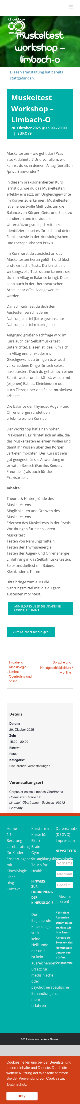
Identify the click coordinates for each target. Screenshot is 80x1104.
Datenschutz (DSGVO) (64, 831)
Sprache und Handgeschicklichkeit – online (55, 667)
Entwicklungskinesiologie (40, 858)
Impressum (64, 840)
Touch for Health (39, 867)
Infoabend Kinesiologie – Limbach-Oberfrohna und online (20, 671)
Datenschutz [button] (17, 1084)
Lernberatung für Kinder (15, 849)
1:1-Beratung (14, 837)
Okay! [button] (22, 1096)
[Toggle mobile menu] (71, 6)
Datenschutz (64, 962)
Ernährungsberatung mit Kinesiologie (15, 864)
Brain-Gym (36, 849)
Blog (10, 883)
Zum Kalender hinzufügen (30, 632)
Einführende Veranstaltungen (29, 766)
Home (12, 828)
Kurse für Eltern (39, 837)
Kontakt (13, 889)
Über (11, 876)
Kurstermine (40, 828)
